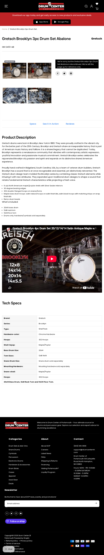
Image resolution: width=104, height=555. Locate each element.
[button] (6, 6)
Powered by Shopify (21, 538)
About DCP (45, 446)
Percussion (13, 457)
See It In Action (51, 123)
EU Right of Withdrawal (15, 551)
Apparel (12, 476)
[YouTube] (20, 513)
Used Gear (13, 480)
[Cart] (97, 8)
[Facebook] (57, 73)
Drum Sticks (14, 468)
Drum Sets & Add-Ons (18, 446)
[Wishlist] (97, 3)
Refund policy (12, 541)
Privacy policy (26, 541)
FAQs (43, 457)
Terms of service (13, 543)
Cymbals (13, 453)
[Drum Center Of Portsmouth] (51, 6)
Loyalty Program (48, 472)
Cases (11, 472)
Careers (44, 450)
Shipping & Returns (49, 461)
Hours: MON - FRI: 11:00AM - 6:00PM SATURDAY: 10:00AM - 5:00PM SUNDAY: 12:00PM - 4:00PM (84, 473)
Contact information (15, 549)
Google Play (63, 22)
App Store (43, 22)
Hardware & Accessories (19, 464)
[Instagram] (16, 513)
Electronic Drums (16, 461)
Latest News (46, 453)
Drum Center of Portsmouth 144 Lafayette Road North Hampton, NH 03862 (84, 460)
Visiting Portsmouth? (50, 468)
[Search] (86, 6)
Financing (45, 464)
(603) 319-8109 (80, 446)
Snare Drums (14, 450)
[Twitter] (64, 73)
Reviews (70, 123)
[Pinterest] (71, 73)
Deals (11, 483)
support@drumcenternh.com (84, 451)
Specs (33, 123)
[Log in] (91, 6)
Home (4, 29)
